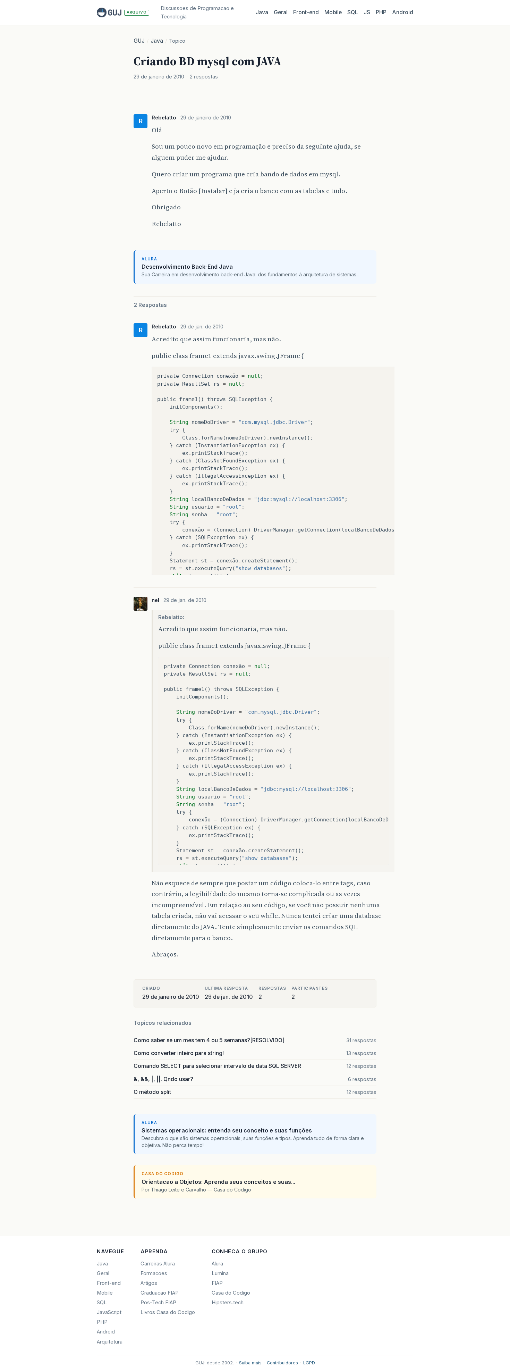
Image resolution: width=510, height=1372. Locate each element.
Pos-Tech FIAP (158, 1302)
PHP (381, 12)
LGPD (309, 1362)
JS (367, 12)
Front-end (109, 1283)
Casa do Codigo (231, 1293)
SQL (352, 12)
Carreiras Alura (158, 1264)
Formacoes (154, 1273)
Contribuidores (282, 1362)
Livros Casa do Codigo (168, 1312)
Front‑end (306, 12)
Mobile (333, 12)
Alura (217, 1264)
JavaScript (109, 1312)
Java (262, 12)
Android (402, 12)
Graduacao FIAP (160, 1293)
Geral (281, 12)
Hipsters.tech (228, 1302)
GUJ (139, 40)
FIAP (217, 1283)
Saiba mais (250, 1362)
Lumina (220, 1273)
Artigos (149, 1283)
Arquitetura (109, 1342)
